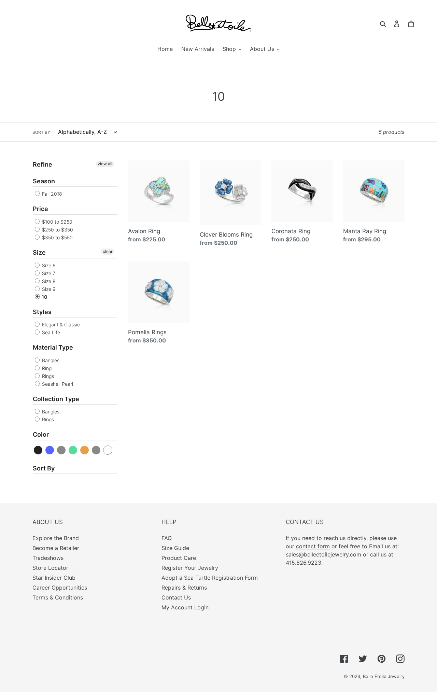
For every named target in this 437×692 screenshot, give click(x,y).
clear (107, 251)
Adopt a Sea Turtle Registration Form (209, 577)
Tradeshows (48, 557)
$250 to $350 (57, 229)
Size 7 (48, 273)
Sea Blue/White (96, 450)
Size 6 (48, 265)
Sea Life (50, 332)
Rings (47, 376)
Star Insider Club (53, 577)
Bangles (50, 360)
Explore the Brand (55, 538)
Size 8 (48, 281)
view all (105, 163)
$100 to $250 (56, 222)
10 (44, 297)
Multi (84, 450)
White (108, 450)
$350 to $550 (57, 237)
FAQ (166, 538)
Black (38, 450)
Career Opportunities (59, 587)
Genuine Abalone (61, 450)
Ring (46, 368)
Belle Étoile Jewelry (384, 676)
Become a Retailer (55, 548)
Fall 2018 (51, 194)
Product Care (178, 557)
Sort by (41, 132)
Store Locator (50, 567)
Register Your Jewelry (189, 567)
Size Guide (175, 548)
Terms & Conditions (57, 597)
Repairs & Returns (184, 587)
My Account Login (185, 607)
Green (73, 450)
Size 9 (48, 289)
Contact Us (176, 597)
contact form (313, 546)
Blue (50, 450)
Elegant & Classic (60, 324)
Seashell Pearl (57, 384)
